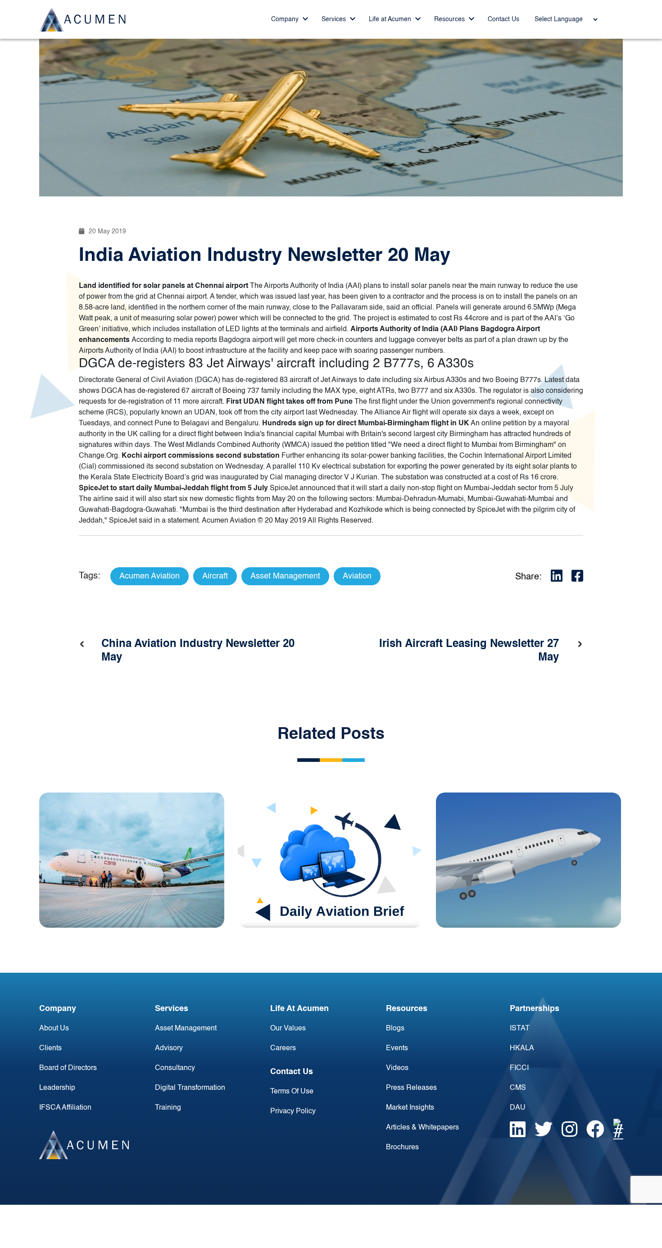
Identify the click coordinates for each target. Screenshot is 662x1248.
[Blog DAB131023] (330, 860)
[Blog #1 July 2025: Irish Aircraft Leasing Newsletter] (528, 860)
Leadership (57, 1088)
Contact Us (503, 19)
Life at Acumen (391, 19)
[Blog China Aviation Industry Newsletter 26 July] (131, 860)
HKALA (522, 1048)
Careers (283, 1048)
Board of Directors (68, 1068)
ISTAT (520, 1028)
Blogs (395, 1028)
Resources (450, 19)
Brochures (402, 1147)
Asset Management (186, 1028)
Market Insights (410, 1107)
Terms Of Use (291, 1091)
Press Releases (411, 1088)
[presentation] (82, 644)
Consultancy (175, 1068)
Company (285, 19)
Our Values (288, 1028)
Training (168, 1107)
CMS (518, 1088)
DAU (518, 1107)
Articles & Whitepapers (422, 1127)
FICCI (519, 1068)
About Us (54, 1028)
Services (335, 19)
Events (397, 1048)
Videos (397, 1068)
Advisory (169, 1048)
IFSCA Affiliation (65, 1107)
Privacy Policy (293, 1111)
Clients (50, 1048)
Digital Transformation (190, 1088)
